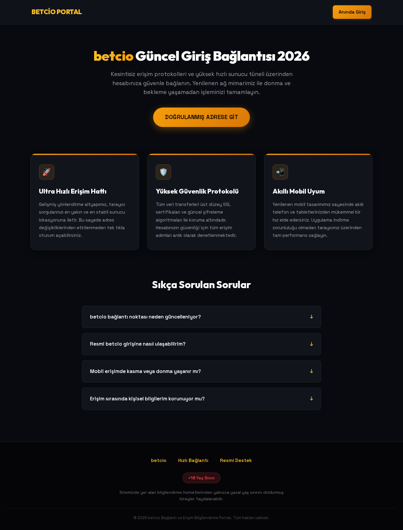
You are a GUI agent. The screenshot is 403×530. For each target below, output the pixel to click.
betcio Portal (57, 12)
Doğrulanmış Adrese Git (201, 117)
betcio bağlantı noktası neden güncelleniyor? (145, 316)
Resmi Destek (236, 460)
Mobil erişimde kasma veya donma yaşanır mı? (145, 371)
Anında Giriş (352, 12)
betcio (158, 460)
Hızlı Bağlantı (193, 460)
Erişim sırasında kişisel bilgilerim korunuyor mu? (147, 398)
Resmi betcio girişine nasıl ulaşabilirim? (138, 344)
